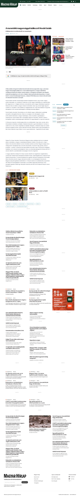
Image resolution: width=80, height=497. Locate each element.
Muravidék (9, 203)
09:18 (54, 114)
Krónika (32, 173)
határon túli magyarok (11, 206)
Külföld (29, 5)
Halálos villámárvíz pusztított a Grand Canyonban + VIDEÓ (69, 40)
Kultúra (32, 188)
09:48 (54, 107)
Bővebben (63, 125)
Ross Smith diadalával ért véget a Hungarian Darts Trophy (69, 57)
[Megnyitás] (21, 5)
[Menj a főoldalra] (9, 4)
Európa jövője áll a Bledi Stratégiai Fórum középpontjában (69, 48)
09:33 (54, 111)
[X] (75, 1)
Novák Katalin (21, 203)
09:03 (54, 118)
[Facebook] (71, 1)
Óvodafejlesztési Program (22, 206)
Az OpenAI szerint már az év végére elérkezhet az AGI (64, 122)
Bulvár (55, 5)
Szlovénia (15, 203)
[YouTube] (73, 1)
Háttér (40, 5)
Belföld (24, 5)
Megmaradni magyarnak (36, 176)
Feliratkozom (24, 482)
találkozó (38, 203)
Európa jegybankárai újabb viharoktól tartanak (64, 118)
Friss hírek (23, 1)
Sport (45, 5)
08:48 (54, 121)
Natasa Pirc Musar (30, 203)
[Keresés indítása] (71, 5)
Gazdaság (35, 5)
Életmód (50, 5)
